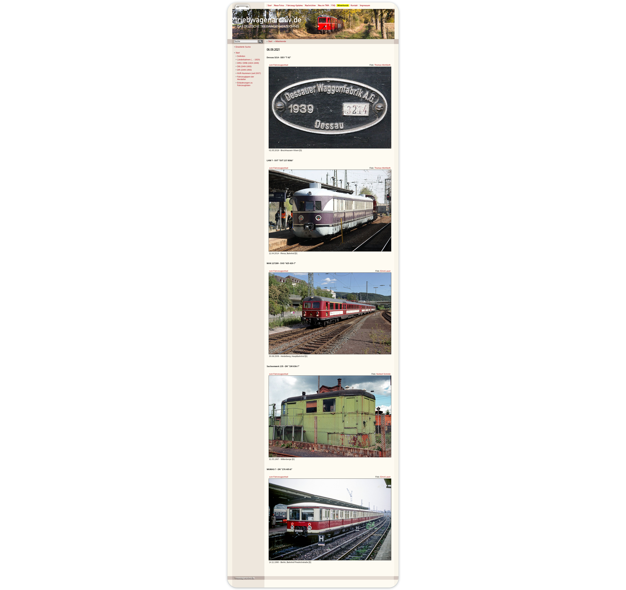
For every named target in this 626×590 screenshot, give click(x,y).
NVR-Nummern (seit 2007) (249, 73)
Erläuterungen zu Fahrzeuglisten (245, 84)
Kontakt (354, 5)
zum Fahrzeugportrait (278, 65)
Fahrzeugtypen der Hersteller (245, 78)
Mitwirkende (342, 5)
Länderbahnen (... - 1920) (248, 60)
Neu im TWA (323, 5)
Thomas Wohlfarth (382, 65)
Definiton (241, 56)
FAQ (333, 5)
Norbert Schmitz (383, 374)
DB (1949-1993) (244, 66)
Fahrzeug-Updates (294, 5)
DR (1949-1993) (244, 70)
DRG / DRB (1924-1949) (248, 63)
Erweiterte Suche (243, 47)
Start (270, 5)
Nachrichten (310, 5)
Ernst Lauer (385, 271)
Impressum (365, 5)
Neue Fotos (279, 5)
